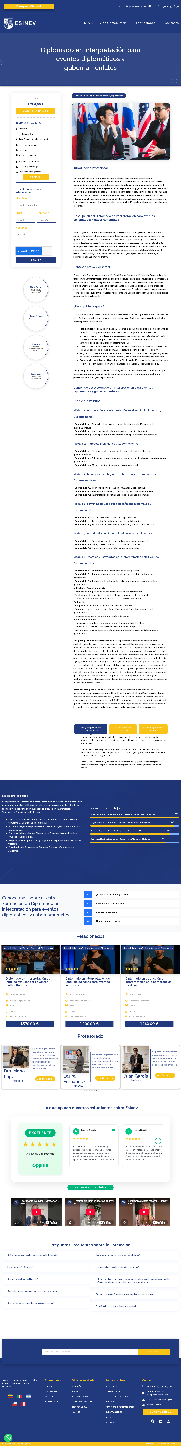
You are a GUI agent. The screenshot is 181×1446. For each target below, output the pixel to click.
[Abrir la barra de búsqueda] (177, 6)
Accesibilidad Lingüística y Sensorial (92, 96)
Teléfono (43, 213)
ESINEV (85, 23)
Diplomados (117, 96)
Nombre (21, 198)
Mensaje (21, 228)
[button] (131, 894)
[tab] (90, 729)
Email (19, 213)
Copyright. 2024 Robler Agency (16, 1444)
